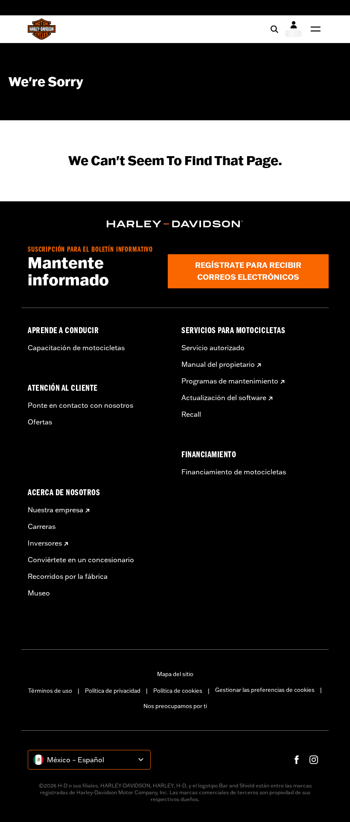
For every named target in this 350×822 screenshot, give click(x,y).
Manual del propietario (218, 364)
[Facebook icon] (297, 760)
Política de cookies (177, 690)
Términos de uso (50, 690)
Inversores (45, 543)
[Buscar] (274, 29)
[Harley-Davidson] (175, 224)
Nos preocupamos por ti (175, 706)
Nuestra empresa (55, 509)
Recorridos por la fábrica (68, 576)
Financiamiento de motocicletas (233, 472)
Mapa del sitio (175, 674)
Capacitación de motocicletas (76, 347)
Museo (39, 593)
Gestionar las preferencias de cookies (265, 689)
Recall (191, 414)
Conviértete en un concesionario (81, 559)
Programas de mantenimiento (229, 381)
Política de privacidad (112, 690)
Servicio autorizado (213, 347)
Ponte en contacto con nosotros (80, 405)
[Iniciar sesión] (293, 29)
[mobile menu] (313, 29)
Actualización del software (223, 397)
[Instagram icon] (314, 760)
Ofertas (40, 422)
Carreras (41, 526)
